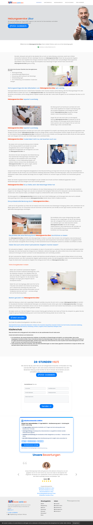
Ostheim (35, 325)
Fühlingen (11, 326)
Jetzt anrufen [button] (18, 317)
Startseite (39, 2)
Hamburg (43, 509)
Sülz (10, 325)
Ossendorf (42, 325)
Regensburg (44, 505)
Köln (42, 515)
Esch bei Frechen (65, 325)
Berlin (42, 503)
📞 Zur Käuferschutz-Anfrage (30, 445)
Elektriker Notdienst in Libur (47, 488)
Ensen (18, 325)
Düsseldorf (43, 513)
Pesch (45, 326)
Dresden (43, 511)
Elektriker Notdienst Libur (47, 495)
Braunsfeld (17, 326)
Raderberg (79, 325)
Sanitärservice (48, 2)
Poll (38, 325)
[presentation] (18, 474)
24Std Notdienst (69, 2)
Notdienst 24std (58, 505)
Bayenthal (14, 325)
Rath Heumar (23, 326)
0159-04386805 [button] (19, 26)
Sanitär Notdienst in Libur (47, 490)
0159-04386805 (80, 2)
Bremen (43, 507)
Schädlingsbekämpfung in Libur (47, 493)
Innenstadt (23, 325)
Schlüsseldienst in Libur (46, 491)
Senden (45, 406)
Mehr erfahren (67, 523)
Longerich (41, 326)
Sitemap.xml (58, 511)
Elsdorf (59, 325)
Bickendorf (29, 325)
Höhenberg (30, 326)
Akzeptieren (76, 523)
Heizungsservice (58, 2)
